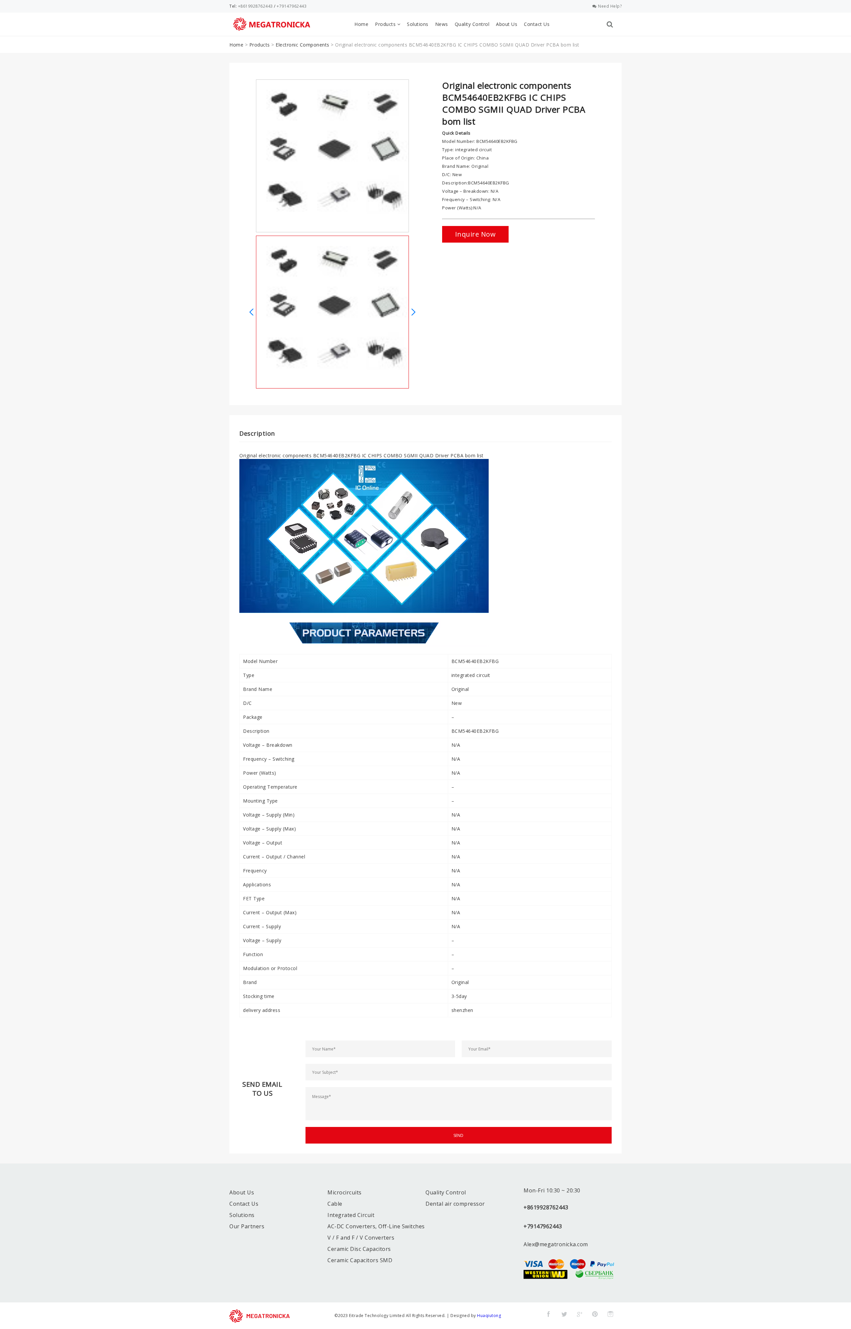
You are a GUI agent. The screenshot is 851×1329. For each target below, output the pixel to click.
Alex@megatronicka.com (556, 1244)
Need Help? (610, 6)
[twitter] (564, 1314)
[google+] (579, 1314)
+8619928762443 (255, 6)
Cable (334, 1203)
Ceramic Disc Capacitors (359, 1249)
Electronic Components (302, 45)
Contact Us (536, 24)
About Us (506, 24)
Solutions (417, 24)
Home (361, 24)
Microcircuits (344, 1192)
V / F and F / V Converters (360, 1237)
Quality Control (472, 24)
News (441, 24)
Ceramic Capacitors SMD (359, 1260)
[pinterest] (595, 1314)
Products (386, 24)
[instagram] (610, 1314)
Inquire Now (475, 234)
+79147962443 (291, 6)
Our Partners (246, 1226)
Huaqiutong (489, 1315)
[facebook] (548, 1314)
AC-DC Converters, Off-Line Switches (376, 1226)
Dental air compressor (455, 1203)
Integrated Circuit (350, 1215)
